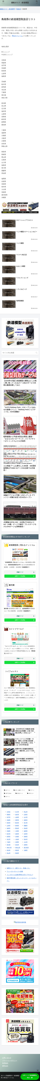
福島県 (8, 828)
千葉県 (8, 842)
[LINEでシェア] (6, 588)
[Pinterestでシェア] (15, 588)
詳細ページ (20, 616)
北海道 (8, 812)
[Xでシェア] (6, 583)
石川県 (17, 812)
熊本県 (25, 839)
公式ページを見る (20, 620)
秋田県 (8, 822)
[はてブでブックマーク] (24, 583)
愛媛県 (25, 825)
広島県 (25, 814)
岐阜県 (17, 822)
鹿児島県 (26, 847)
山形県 (8, 825)
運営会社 (5, 1066)
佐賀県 (25, 834)
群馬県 (8, 836)
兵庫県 (17, 842)
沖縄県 (25, 850)
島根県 (17, 853)
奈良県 (17, 844)
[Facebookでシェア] (15, 583)
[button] (36, 353)
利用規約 (5, 1063)
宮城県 (8, 820)
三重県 (17, 831)
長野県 (17, 820)
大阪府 (17, 839)
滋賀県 (17, 834)
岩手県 (8, 817)
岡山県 (25, 812)
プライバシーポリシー (9, 1060)
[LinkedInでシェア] (24, 588)
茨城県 (8, 831)
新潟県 (8, 850)
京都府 (17, 836)
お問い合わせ (6, 1058)
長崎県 (25, 836)
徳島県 (25, 820)
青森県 (8, 814)
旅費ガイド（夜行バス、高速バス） (19, 868)
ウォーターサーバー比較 (15, 871)
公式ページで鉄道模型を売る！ (30, 1076)
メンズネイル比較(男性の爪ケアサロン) (20, 875)
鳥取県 (17, 850)
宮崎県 (25, 844)
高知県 (25, 828)
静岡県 (17, 825)
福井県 (17, 814)
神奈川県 (9, 847)
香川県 (25, 822)
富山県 (8, 853)
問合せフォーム (17, 36)
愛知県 (17, 828)
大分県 (25, 842)
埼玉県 (8, 839)
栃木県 (8, 834)
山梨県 (17, 817)
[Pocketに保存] (33, 583)
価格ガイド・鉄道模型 (20, 3)
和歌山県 (17, 847)
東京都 (8, 844)
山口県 (25, 817)
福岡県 (25, 831)
